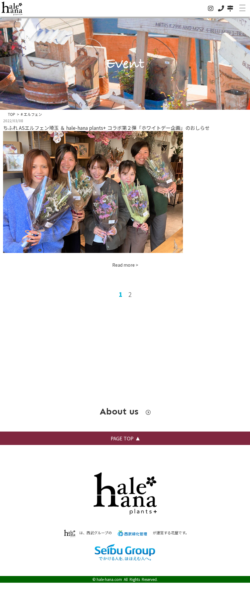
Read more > (125, 265)
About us (120, 411)
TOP (11, 114)
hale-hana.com (109, 579)
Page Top (122, 438)
